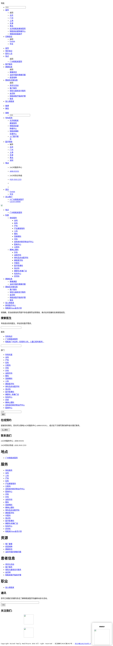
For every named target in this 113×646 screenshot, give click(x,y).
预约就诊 (8, 51)
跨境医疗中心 (10, 305)
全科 (16, 220)
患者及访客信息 (11, 80)
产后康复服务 (19, 228)
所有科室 (8, 355)
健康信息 (8, 67)
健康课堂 (13, 281)
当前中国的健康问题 (18, 75)
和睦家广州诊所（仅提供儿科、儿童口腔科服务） (24, 342)
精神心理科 (14, 250)
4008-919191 (14, 171)
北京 (11, 15)
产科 (16, 226)
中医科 (16, 263)
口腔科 (16, 247)
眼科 (16, 234)
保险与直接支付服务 (18, 91)
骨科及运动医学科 (21, 258)
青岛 (11, 26)
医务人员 (8, 54)
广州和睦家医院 (16, 61)
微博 (7, 106)
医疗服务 (8, 64)
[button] (58, 112)
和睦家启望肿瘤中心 (18, 31)
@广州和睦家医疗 (17, 199)
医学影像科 (18, 266)
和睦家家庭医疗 (16, 34)
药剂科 (16, 276)
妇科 (16, 223)
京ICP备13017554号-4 (83, 643)
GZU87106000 (15, 202)
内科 (16, 239)
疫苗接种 (13, 77)
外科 (16, 252)
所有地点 (8, 336)
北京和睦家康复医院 (18, 29)
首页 (7, 48)
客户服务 (13, 88)
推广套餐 (8, 544)
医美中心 (17, 244)
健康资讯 (13, 72)
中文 (11, 44)
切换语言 (8, 36)
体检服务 (13, 218)
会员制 (12, 93)
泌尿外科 (17, 255)
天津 (11, 23)
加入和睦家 (9, 101)
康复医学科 (18, 260)
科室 (7, 215)
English (12, 41)
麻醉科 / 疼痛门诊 (12, 394)
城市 (7, 10)
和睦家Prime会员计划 (13, 308)
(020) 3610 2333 (15, 179)
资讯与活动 (14, 85)
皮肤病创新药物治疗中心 (24, 242)
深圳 (11, 160)
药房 (7, 400)
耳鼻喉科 (17, 236)
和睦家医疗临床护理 (18, 96)
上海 (11, 21)
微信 (7, 108)
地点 (7, 56)
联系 (11, 99)
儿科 (16, 231)
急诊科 (16, 268)
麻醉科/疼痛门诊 (20, 271)
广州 (11, 18)
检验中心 (17, 274)
